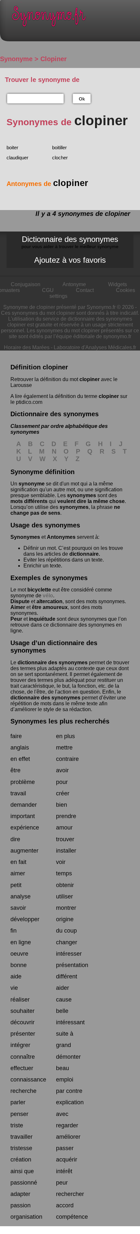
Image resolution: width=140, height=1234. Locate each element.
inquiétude (42, 619)
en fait (18, 862)
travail (18, 793)
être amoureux (50, 607)
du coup (66, 930)
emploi (64, 1079)
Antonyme (74, 284)
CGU (48, 290)
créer (62, 793)
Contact (85, 290)
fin (13, 930)
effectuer (21, 1068)
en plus (65, 736)
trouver (65, 839)
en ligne (20, 942)
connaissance (28, 1079)
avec (62, 1114)
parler (17, 1102)
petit (15, 885)
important (22, 816)
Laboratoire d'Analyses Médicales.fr (95, 347)
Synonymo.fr (75, 18)
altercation (49, 601)
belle (62, 1011)
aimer (17, 873)
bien (61, 805)
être (15, 770)
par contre (69, 1091)
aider (62, 988)
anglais (19, 747)
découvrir (22, 1022)
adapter (20, 1194)
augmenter (24, 850)
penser (19, 1114)
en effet (20, 759)
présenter (22, 1033)
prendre (66, 816)
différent (66, 976)
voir (60, 862)
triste (16, 1125)
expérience (24, 827)
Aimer (17, 607)
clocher (60, 157)
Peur (16, 619)
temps (64, 873)
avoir (62, 770)
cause (64, 999)
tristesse (21, 1148)
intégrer (20, 1045)
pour (62, 782)
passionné (23, 1182)
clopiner (89, 379)
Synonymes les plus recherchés (59, 721)
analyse (20, 896)
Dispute (20, 601)
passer (65, 1148)
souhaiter (22, 1011)
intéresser (69, 953)
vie (14, 988)
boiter (12, 147)
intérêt (64, 1171)
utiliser (64, 896)
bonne (18, 965)
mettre (64, 747)
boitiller (59, 147)
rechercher (70, 1194)
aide (15, 976)
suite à (64, 1033)
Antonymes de (47, 183)
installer (66, 850)
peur (62, 1182)
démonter (68, 1057)
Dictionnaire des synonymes (70, 242)
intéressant (70, 1022)
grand (63, 1045)
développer (24, 919)
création (20, 1159)
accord (65, 1205)
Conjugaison (25, 284)
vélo (48, 595)
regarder (67, 1125)
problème (22, 782)
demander (23, 805)
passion (20, 1205)
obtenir (65, 885)
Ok (82, 98)
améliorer (68, 1137)
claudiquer (17, 157)
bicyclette (39, 589)
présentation (72, 965)
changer (66, 942)
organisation (26, 1217)
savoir (18, 908)
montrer (66, 908)
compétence (72, 1217)
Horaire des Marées (26, 347)
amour (64, 827)
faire (16, 736)
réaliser (20, 999)
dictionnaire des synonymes (53, 662)
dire (15, 839)
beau (62, 1068)
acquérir (66, 1159)
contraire (67, 759)
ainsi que (22, 1171)
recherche (23, 1091)
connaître (22, 1057)
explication (70, 1102)
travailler (21, 1137)
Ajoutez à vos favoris (70, 260)
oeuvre (19, 953)
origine (65, 919)
